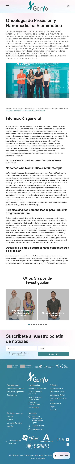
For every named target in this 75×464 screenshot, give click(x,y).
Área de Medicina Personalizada (23, 108)
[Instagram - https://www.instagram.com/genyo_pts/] (58, 439)
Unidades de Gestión (57, 395)
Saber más (21, 355)
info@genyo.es (37, 429)
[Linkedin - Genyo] (67, 444)
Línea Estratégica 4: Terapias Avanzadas (52, 108)
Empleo (53, 407)
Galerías (10, 426)
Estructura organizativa (15, 392)
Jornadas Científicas (14, 423)
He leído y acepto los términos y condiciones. (19, 354)
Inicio (8, 108)
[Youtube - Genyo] (67, 439)
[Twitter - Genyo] (63, 439)
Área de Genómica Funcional (35, 393)
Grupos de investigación (37, 388)
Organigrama (12, 395)
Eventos (10, 420)
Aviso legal (48, 455)
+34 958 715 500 (38, 426)
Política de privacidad (37, 458)
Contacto (53, 410)
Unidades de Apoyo (57, 392)
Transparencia (55, 403)
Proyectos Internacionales (34, 403)
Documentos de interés (15, 388)
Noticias (10, 416)
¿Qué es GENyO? (56, 388)
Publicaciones (34, 407)
